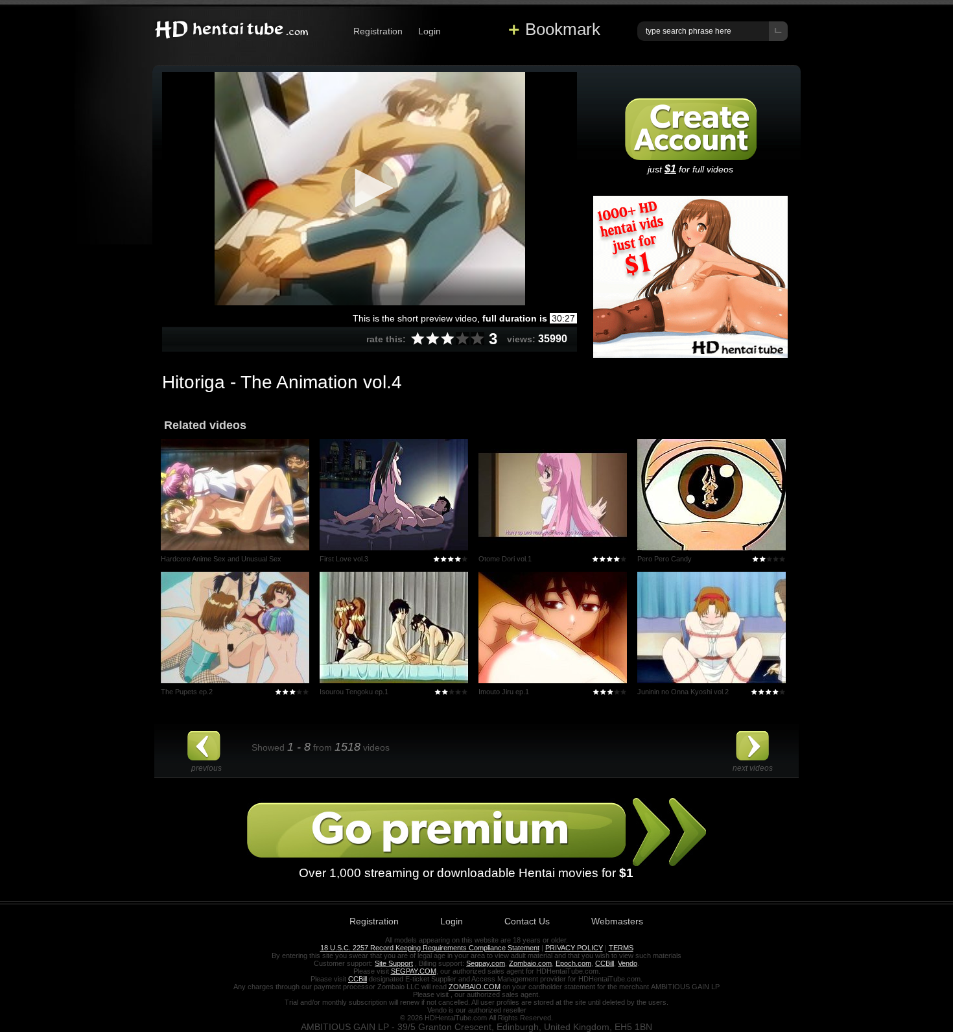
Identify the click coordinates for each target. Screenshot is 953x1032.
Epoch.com (573, 963)
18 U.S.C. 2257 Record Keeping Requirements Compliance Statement (429, 948)
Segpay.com (485, 963)
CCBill (604, 963)
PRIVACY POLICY (574, 948)
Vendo (627, 963)
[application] (369, 188)
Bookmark (562, 29)
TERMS (621, 948)
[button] (369, 188)
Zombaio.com (530, 963)
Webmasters (617, 921)
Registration (378, 31)
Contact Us (527, 921)
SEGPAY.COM (413, 971)
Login (429, 31)
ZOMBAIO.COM (474, 987)
